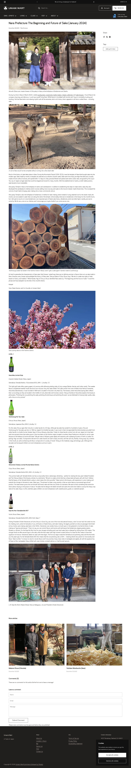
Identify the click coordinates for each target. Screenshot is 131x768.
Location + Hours (41, 741)
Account (106, 8)
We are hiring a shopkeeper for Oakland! (65, 2)
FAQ (37, 749)
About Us (39, 738)
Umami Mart (19, 764)
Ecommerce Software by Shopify (33, 764)
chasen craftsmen (67, 95)
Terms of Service (74, 738)
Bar (37, 743)
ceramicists (49, 95)
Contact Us (39, 751)
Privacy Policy (73, 741)
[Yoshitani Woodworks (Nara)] (94, 645)
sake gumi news (110, 49)
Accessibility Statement (75, 743)
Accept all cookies (112, 755)
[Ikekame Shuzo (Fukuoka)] (37, 645)
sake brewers (80, 95)
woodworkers (41, 95)
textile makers (57, 95)
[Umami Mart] (14, 8)
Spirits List (39, 746)
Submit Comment (18, 720)
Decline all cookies (112, 761)
